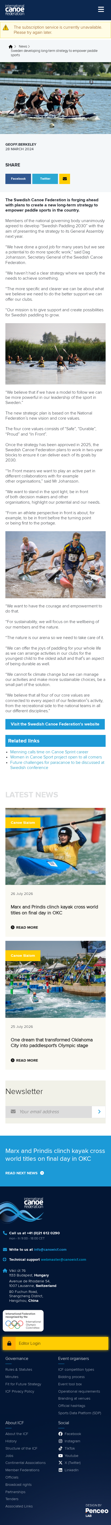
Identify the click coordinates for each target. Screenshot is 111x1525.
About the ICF (16, 1434)
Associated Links (19, 1506)
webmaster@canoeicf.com (63, 1260)
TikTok (70, 1448)
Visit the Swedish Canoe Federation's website (55, 724)
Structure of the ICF (21, 1448)
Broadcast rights (18, 1485)
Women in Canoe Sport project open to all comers (56, 757)
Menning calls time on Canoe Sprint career (49, 752)
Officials (11, 1477)
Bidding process (71, 1377)
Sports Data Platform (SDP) (79, 1413)
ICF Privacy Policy (19, 1391)
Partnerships (15, 1492)
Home (12, 47)
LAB (89, 1516)
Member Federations (22, 1470)
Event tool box (70, 1384)
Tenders (11, 1499)
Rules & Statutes (18, 1370)
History (11, 1441)
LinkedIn (72, 1470)
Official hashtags (71, 1406)
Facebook (73, 1434)
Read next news (21, 1173)
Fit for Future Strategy (23, 1384)
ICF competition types (76, 1370)
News (23, 46)
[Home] (14, 9)
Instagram (72, 1441)
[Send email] (64, 179)
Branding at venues (74, 1398)
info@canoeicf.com (50, 1250)
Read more (27, 927)
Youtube (71, 1456)
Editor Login (30, 1343)
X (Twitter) (73, 1463)
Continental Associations (25, 1463)
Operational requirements (79, 1391)
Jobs (9, 1456)
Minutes (11, 1377)
